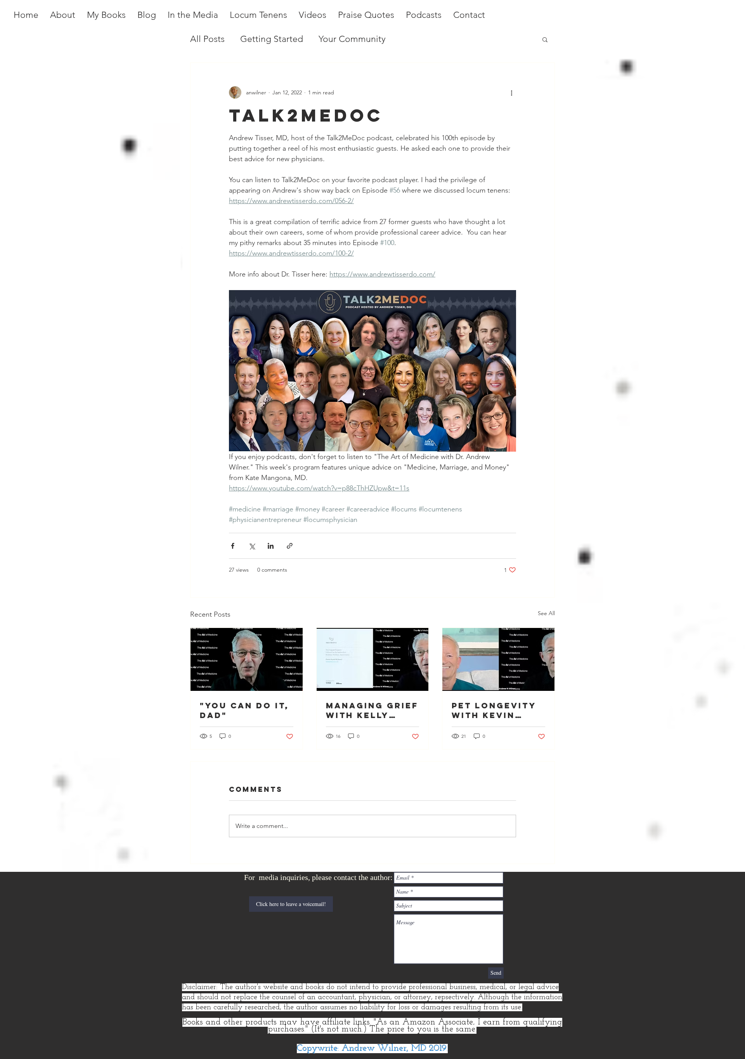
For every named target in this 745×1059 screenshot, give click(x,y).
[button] (545, 39)
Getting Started (271, 39)
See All (546, 613)
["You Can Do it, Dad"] (247, 659)
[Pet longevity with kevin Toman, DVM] (498, 659)
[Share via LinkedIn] (270, 545)
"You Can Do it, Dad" (244, 710)
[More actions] (511, 92)
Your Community (352, 39)
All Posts (207, 39)
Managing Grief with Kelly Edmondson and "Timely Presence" (372, 710)
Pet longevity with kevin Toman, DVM (494, 710)
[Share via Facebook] (232, 545)
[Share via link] (289, 545)
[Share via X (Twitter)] (251, 545)
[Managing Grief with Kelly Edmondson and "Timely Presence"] (373, 659)
